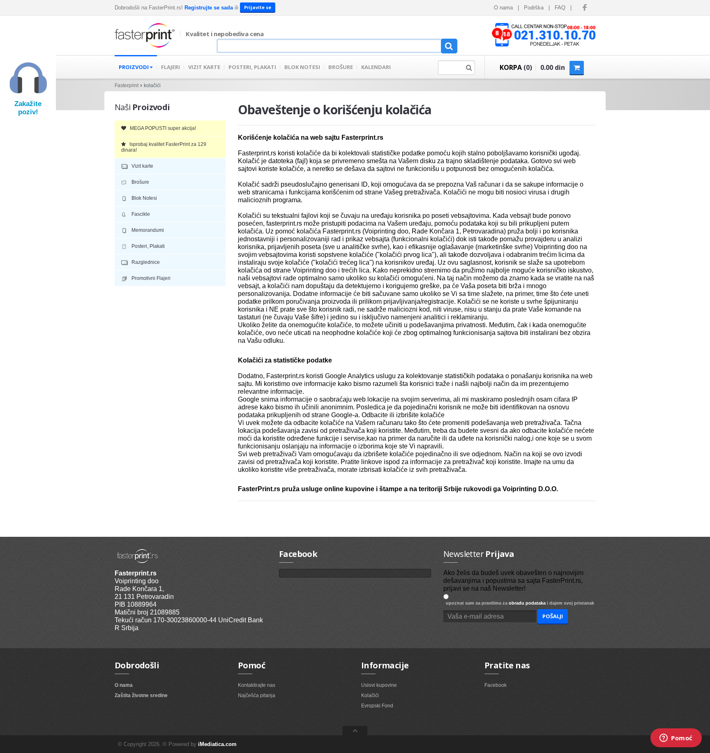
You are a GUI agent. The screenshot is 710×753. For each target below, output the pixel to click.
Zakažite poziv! (27, 108)
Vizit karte (141, 166)
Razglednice (144, 262)
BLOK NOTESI (302, 67)
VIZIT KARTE (204, 67)
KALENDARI (376, 67)
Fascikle (139, 214)
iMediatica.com (217, 744)
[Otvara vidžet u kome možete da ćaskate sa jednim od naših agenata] (676, 738)
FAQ (560, 8)
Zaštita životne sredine (141, 695)
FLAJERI (170, 67)
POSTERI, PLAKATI (252, 67)
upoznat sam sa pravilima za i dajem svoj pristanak (518, 603)
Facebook (495, 685)
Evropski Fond (377, 706)
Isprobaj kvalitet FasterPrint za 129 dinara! (163, 147)
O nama (503, 8)
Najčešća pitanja (256, 695)
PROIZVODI (134, 67)
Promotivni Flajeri (150, 278)
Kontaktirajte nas (256, 685)
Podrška (534, 8)
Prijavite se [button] (257, 7)
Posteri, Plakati (147, 246)
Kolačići (370, 695)
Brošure (139, 182)
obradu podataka (527, 603)
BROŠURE (340, 67)
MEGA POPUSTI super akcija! (161, 128)
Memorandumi (146, 230)
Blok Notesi (143, 198)
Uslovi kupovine (379, 685)
